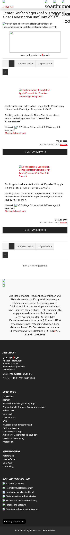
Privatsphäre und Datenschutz (17, 424)
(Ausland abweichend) (15, 133)
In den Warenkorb (35, 152)
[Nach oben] (61, 530)
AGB (5, 421)
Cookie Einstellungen (13, 431)
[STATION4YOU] (7, 4)
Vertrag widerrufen (14, 521)
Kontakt (6, 400)
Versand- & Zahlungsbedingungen (19, 403)
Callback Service (11, 428)
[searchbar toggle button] (49, 4)
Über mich (8, 414)
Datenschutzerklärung (13, 438)
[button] (6, 63)
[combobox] (25, 63)
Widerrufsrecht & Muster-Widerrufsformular (24, 407)
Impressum (8, 396)
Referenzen (8, 410)
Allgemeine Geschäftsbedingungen (20, 435)
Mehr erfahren (9, 417)
